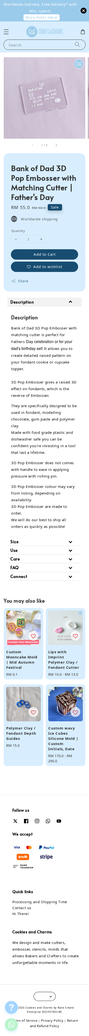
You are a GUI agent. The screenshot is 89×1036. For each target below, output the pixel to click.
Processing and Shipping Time (39, 902)
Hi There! (20, 913)
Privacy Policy (52, 1020)
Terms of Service (24, 1020)
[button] (6, 31)
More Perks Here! (41, 17)
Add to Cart (45, 254)
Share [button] (23, 281)
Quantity (18, 231)
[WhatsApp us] (11, 1024)
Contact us (21, 907)
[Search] (77, 44)
